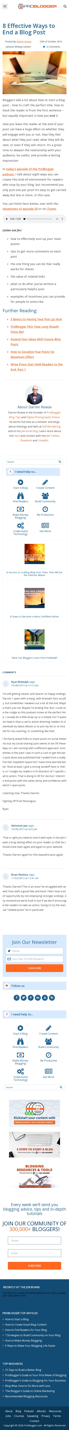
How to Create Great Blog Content (26, 1324)
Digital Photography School (43, 417)
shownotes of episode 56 (20, 209)
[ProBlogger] (37, 6)
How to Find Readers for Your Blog (26, 1330)
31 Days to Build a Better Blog (23, 1370)
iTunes (51, 209)
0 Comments (53, 46)
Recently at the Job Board (21, 1287)
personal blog (29, 431)
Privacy (45, 1416)
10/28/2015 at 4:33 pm (24, 829)
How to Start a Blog (17, 1319)
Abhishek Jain (19, 825)
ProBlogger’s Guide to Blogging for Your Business (35, 1380)
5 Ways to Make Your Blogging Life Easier (30, 1345)
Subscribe (34, 968)
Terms (57, 1416)
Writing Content (23, 46)
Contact (34, 1421)
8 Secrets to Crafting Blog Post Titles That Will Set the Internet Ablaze (34, 574)
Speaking (32, 1416)
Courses (19, 1416)
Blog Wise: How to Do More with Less (27, 1386)
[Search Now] (59, 461)
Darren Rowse (24, 41)
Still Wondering (51, 426)
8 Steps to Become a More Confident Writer (34, 616)
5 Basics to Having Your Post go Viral (36, 319)
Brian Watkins (19, 874)
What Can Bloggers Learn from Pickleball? (34, 657)
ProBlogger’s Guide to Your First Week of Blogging (35, 1375)
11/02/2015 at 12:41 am (25, 878)
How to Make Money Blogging (23, 1340)
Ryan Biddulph (20, 682)
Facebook (26, 440)
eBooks (41, 1411)
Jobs (8, 1416)
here (17, 435)
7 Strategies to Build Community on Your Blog (32, 1335)
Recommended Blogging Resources (26, 1396)
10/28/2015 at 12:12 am (25, 685)
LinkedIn (43, 440)
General (10, 46)
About (9, 1411)
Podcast (29, 1411)
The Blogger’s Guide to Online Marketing (30, 1391)
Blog (18, 1411)
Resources (55, 1411)
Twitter (55, 435)
